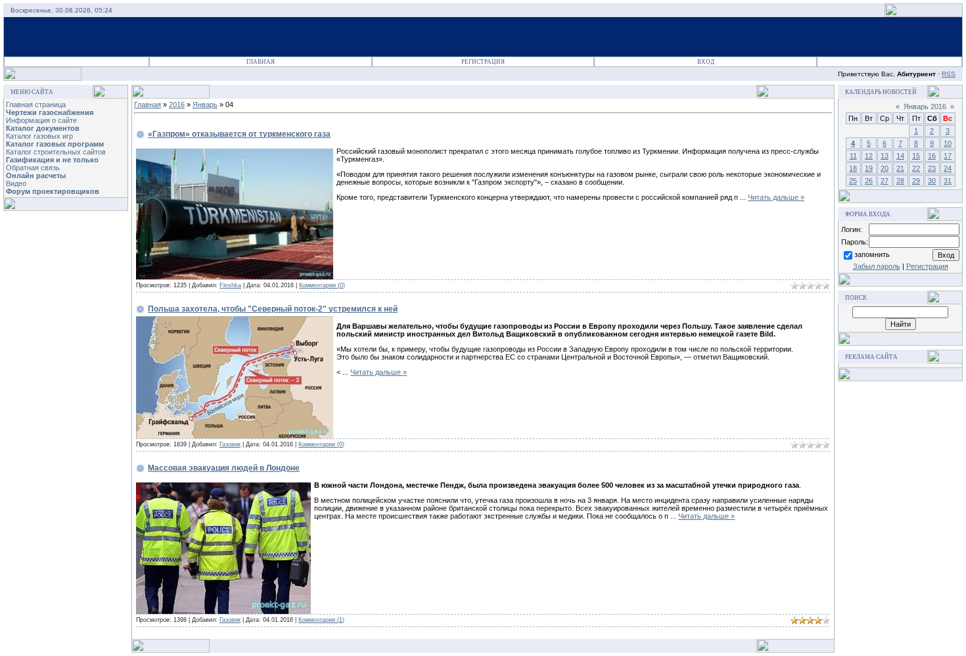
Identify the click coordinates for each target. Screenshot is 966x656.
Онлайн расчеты (36, 175)
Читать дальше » (776, 197)
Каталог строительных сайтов (56, 152)
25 (853, 181)
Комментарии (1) (321, 620)
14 (900, 156)
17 (948, 156)
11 (853, 156)
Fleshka (230, 285)
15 (916, 156)
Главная (260, 62)
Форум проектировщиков (52, 191)
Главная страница (36, 104)
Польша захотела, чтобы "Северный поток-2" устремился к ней (273, 309)
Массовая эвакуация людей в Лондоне (224, 468)
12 (869, 156)
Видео (16, 183)
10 (948, 143)
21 (900, 168)
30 (932, 181)
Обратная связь (33, 168)
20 (884, 168)
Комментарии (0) (322, 285)
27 (884, 181)
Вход (705, 62)
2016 (177, 104)
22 (916, 168)
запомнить (872, 254)
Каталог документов (43, 128)
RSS (948, 74)
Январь (205, 104)
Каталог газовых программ (55, 144)
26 (869, 181)
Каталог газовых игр (39, 136)
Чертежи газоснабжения (49, 112)
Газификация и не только (52, 160)
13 (884, 156)
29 (916, 181)
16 (932, 156)
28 (900, 181)
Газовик (230, 444)
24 (948, 168)
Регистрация (483, 62)
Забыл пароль (876, 266)
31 (948, 181)
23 (932, 168)
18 (853, 168)
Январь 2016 (925, 106)
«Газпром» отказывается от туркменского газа (239, 134)
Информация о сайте (41, 120)
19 (869, 168)
